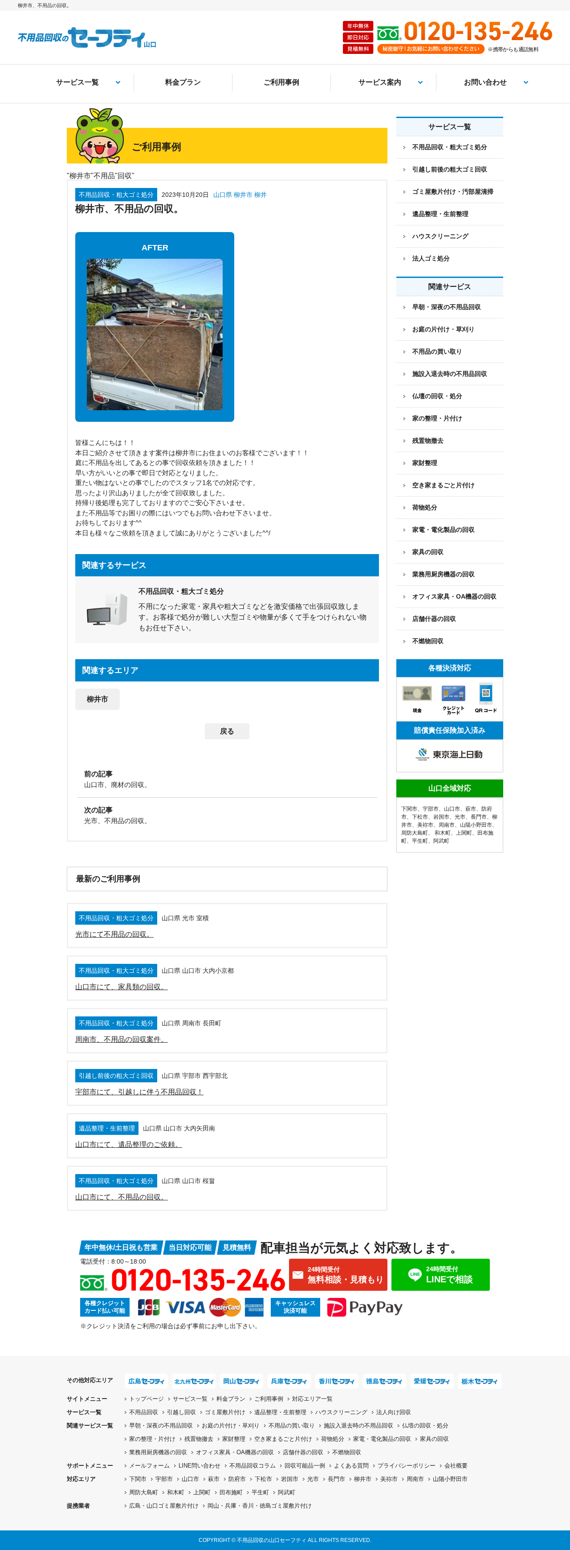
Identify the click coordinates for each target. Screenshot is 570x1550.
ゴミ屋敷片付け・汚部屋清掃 (452, 191)
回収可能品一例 (305, 1465)
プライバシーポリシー (407, 1465)
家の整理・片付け (437, 418)
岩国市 (441, 817)
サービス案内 (379, 82)
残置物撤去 (428, 440)
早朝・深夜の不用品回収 (446, 306)
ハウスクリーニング (440, 236)
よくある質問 (351, 1465)
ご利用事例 (281, 82)
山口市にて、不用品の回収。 (121, 1197)
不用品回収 (143, 1412)
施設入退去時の (358, 1425)
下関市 (409, 809)
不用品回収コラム (252, 1465)
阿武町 (441, 841)
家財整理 (424, 462)
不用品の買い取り (437, 351)
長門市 (479, 817)
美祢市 (425, 825)
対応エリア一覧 (312, 1398)
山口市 (452, 809)
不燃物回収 (428, 640)
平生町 (420, 841)
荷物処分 (424, 507)
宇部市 (431, 809)
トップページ (146, 1398)
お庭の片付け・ (231, 1425)
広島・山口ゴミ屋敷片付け (164, 1505)
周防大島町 (414, 833)
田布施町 (231, 1492)
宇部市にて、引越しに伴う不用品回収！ (139, 1092)
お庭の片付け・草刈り (443, 329)
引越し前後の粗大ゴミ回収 (449, 169)
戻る (227, 731)
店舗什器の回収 (434, 618)
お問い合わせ (485, 82)
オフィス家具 (454, 596)
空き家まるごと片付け (443, 485)
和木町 (443, 833)
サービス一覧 (77, 82)
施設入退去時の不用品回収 (449, 373)
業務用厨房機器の (443, 574)
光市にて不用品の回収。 (114, 934)
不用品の (292, 1425)
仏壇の (425, 1425)
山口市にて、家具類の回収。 (121, 987)
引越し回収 (181, 1412)
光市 (460, 817)
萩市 (470, 809)
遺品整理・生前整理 (440, 213)
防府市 (237, 1479)
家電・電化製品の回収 (443, 529)
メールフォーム (149, 1465)
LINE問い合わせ (199, 1465)
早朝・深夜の (161, 1425)
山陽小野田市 (476, 825)
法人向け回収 (393, 1412)
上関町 (464, 833)
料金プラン (183, 82)
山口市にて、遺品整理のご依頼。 (128, 1144)
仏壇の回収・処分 (437, 396)
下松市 (420, 817)
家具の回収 (428, 551)
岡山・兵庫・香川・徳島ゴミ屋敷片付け (260, 1505)
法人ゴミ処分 (431, 258)
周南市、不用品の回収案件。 (121, 1039)
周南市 (447, 825)
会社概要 (456, 1465)
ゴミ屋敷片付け (225, 1412)
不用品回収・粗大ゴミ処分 (449, 147)
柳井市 (97, 699)
